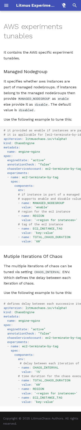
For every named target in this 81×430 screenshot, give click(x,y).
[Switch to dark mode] (63, 5)
